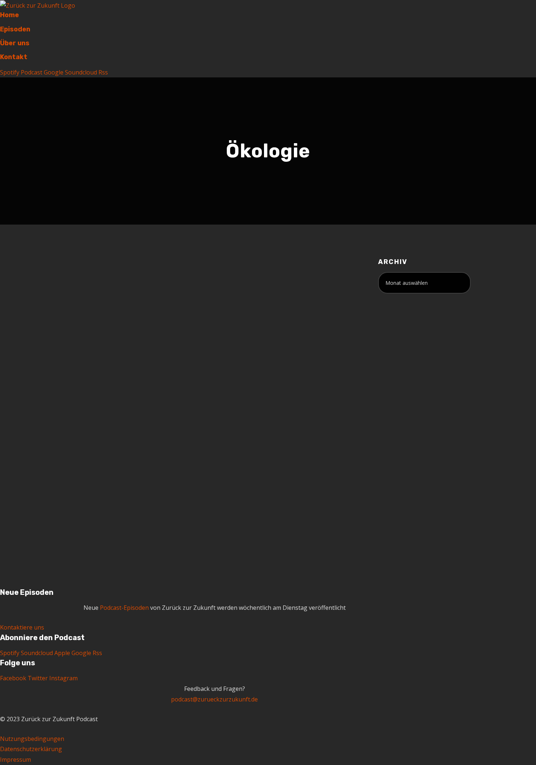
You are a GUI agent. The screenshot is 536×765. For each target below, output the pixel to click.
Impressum (15, 760)
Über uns (15, 43)
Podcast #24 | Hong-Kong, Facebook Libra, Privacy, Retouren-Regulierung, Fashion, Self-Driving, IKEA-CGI (117, 299)
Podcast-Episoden (87, 345)
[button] (22, 627)
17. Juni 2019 (80, 337)
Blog (152, 337)
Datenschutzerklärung (31, 749)
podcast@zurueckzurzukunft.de (214, 699)
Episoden (15, 29)
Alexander (120, 337)
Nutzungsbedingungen (32, 739)
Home (9, 15)
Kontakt (13, 57)
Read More (78, 526)
